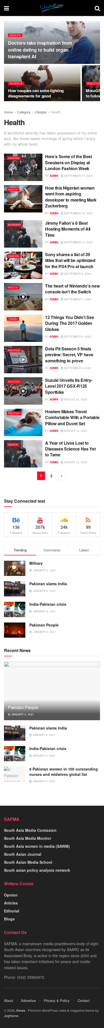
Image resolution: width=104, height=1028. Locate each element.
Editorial (11, 911)
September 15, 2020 (78, 213)
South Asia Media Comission (30, 830)
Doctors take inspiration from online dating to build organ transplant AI (40, 49)
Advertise (28, 1000)
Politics (94, 83)
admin (54, 176)
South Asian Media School (28, 862)
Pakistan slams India (48, 583)
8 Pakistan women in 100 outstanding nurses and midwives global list (63, 771)
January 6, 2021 (22, 714)
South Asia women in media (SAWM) (37, 846)
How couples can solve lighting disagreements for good (36, 93)
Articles (11, 903)
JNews (20, 1010)
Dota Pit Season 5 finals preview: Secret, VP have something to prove (69, 355)
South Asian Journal (22, 854)
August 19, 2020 (75, 431)
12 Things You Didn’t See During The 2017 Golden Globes (69, 323)
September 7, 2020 (77, 299)
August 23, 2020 (75, 399)
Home (8, 112)
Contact (84, 1000)
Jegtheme (11, 1015)
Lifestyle (41, 112)
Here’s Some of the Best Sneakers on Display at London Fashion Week (68, 162)
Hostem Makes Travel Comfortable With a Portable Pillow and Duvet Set (72, 417)
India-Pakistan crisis (47, 604)
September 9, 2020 (77, 274)
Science (16, 83)
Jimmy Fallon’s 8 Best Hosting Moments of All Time (67, 229)
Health (15, 35)
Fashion (13, 158)
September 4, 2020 (77, 368)
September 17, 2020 (78, 176)
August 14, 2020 (75, 462)
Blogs (9, 918)
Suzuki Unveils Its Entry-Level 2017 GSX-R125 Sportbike (68, 386)
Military (36, 563)
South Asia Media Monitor (27, 838)
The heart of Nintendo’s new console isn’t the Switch (72, 289)
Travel (13, 318)
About (8, 1000)
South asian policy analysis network (37, 870)
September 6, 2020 (77, 336)
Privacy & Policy (57, 1000)
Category (23, 112)
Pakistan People (44, 625)
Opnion (11, 895)
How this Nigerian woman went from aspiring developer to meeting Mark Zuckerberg (71, 197)
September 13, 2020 (78, 242)
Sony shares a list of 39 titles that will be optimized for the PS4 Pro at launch (70, 260)
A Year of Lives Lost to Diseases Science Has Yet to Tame (70, 449)
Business (14, 224)
